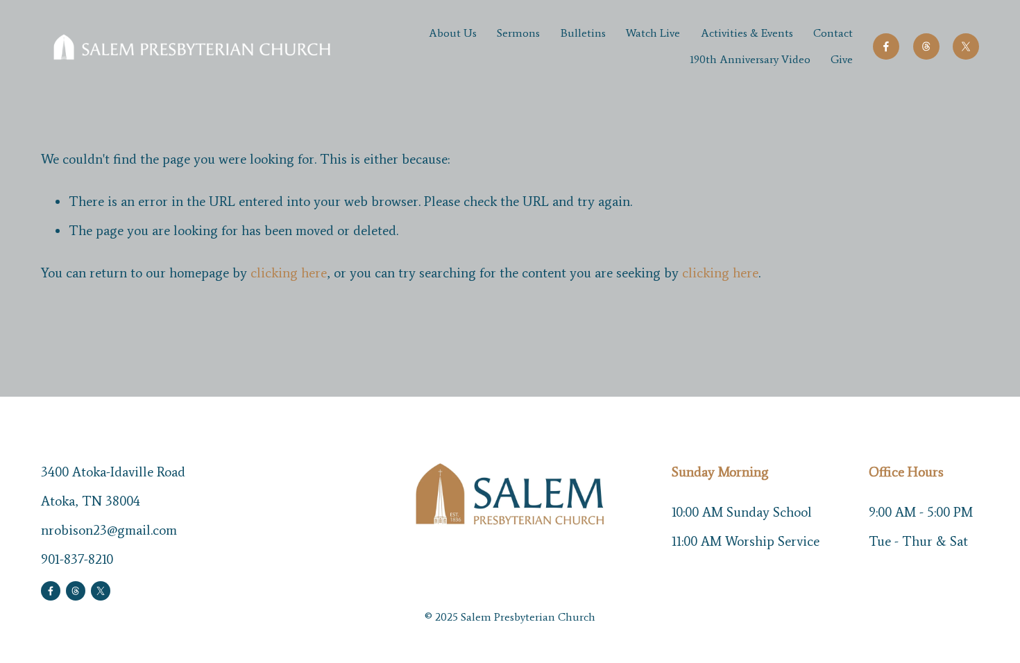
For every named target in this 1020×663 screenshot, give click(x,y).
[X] (966, 46)
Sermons (518, 33)
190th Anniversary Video (750, 59)
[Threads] (926, 46)
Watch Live (653, 33)
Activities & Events (747, 33)
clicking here (288, 273)
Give (842, 59)
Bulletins (583, 33)
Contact (833, 33)
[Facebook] (886, 46)
